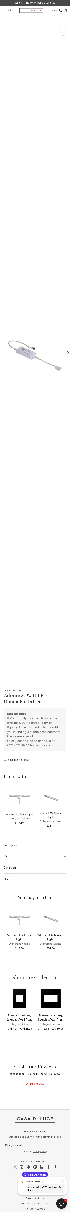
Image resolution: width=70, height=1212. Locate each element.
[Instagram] (21, 1167)
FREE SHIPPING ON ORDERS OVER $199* (35, 2)
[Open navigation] (4, 10)
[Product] (19, 998)
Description (10, 845)
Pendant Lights (35, 1198)
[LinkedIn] (35, 1167)
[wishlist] (61, 10)
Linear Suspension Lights (35, 1203)
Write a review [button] (35, 1084)
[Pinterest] (28, 1167)
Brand (7, 879)
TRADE (54, 10)
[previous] (2, 352)
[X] (15, 1167)
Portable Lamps (35, 1208)
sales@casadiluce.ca (22, 741)
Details (8, 856)
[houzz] (41, 1167)
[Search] (10, 10)
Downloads (10, 868)
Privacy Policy (40, 1151)
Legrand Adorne (12, 690)
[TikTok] (55, 1167)
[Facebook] (48, 1167)
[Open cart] (65, 10)
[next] (67, 352)
